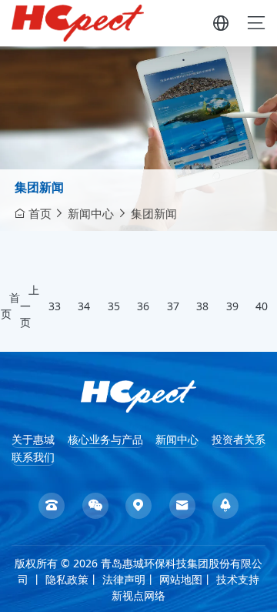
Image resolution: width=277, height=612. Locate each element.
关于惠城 (33, 439)
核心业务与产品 (105, 439)
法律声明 (123, 579)
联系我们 (33, 457)
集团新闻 (39, 187)
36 (143, 306)
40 (261, 306)
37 (173, 306)
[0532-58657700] (51, 506)
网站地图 (180, 579)
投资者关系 (238, 439)
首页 (40, 213)
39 (232, 306)
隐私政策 (66, 579)
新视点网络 (138, 595)
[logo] (139, 395)
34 (84, 306)
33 (54, 306)
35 (114, 306)
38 (202, 306)
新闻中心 (91, 213)
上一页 (29, 306)
